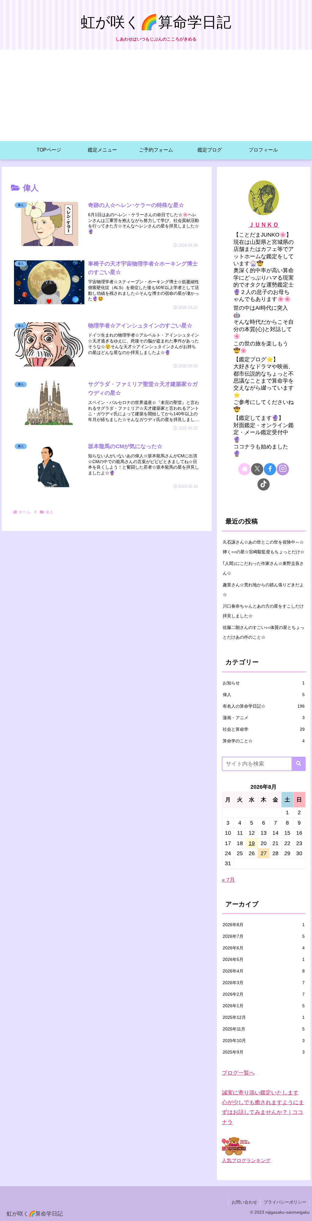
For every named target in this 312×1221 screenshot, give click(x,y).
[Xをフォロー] (257, 469)
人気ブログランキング (246, 1160)
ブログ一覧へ (238, 1073)
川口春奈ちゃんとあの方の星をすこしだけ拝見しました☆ (263, 611)
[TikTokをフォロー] (263, 484)
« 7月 (228, 880)
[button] (299, 764)
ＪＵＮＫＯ (263, 224)
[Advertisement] (156, 95)
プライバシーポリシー (285, 1202)
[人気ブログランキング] (236, 1146)
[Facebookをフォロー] (270, 469)
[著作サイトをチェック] (244, 469)
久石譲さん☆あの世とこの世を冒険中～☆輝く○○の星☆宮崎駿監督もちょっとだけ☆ (263, 547)
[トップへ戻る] (303, 1212)
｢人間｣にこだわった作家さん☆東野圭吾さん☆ (263, 568)
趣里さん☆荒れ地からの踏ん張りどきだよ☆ (263, 589)
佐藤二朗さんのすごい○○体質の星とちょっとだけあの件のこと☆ (263, 632)
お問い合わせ (244, 1202)
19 (252, 843)
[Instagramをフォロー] (283, 469)
